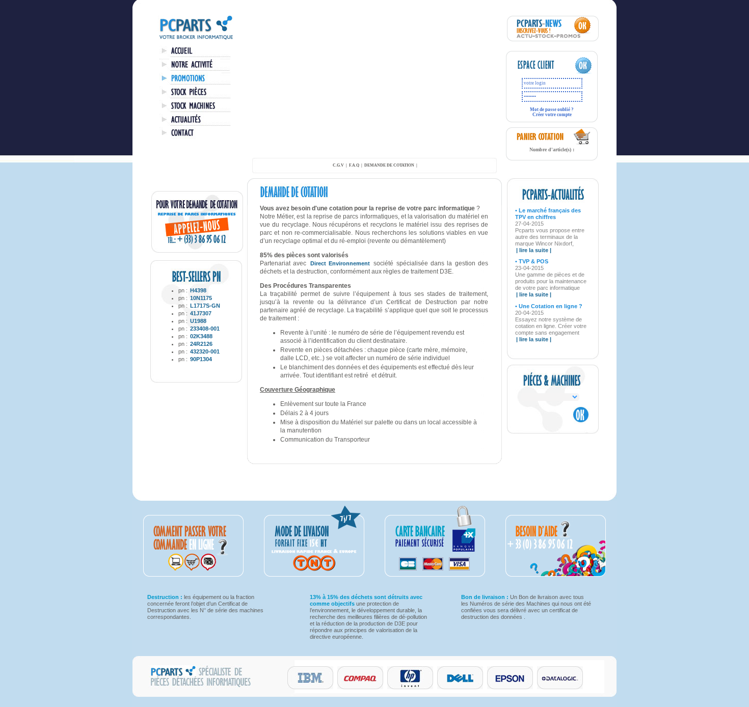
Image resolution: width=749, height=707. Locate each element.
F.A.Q (354, 165)
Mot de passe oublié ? (552, 109)
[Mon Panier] (582, 143)
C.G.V (338, 165)
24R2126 (201, 344)
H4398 (198, 290)
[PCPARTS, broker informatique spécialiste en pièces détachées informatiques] (196, 39)
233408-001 (205, 328)
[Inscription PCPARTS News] (553, 39)
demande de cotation (389, 165)
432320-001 (205, 351)
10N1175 (201, 298)
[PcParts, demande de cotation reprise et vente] (197, 251)
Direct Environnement (341, 263)
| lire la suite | (533, 250)
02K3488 (201, 336)
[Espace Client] (541, 72)
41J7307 (200, 313)
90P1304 (201, 359)
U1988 (198, 321)
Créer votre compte (552, 114)
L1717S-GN (205, 306)
